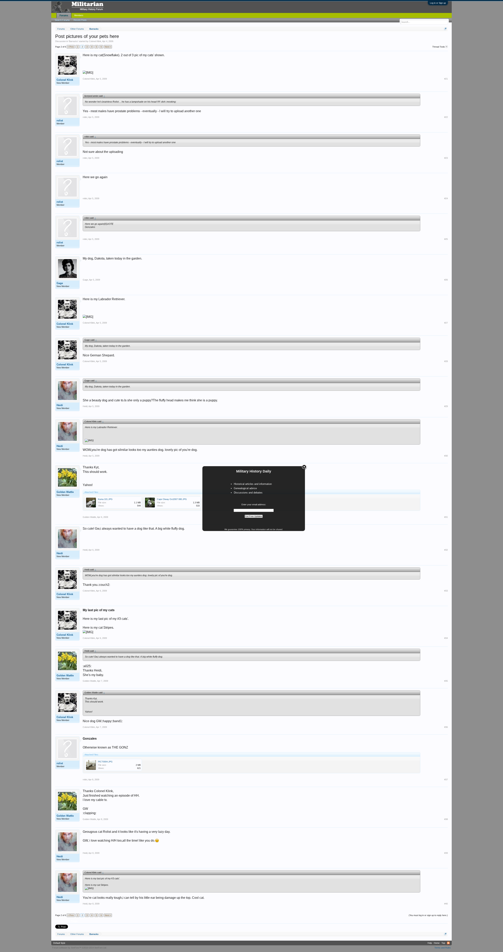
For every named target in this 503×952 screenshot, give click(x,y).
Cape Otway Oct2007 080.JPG (172, 499)
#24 (446, 198)
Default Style (59, 943)
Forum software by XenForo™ (79, 947)
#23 (446, 158)
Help (430, 943)
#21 (446, 79)
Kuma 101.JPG (105, 499)
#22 (446, 117)
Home (437, 943)
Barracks (73, 41)
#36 (446, 727)
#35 (446, 681)
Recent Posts (80, 20)
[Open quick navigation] (445, 29)
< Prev (71, 47)
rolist (60, 120)
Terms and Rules (442, 947)
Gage (60, 283)
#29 (446, 406)
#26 (446, 280)
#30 (446, 456)
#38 (446, 819)
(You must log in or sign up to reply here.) (428, 915)
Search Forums (62, 20)
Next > (108, 47)
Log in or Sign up (438, 3)
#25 (446, 239)
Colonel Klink (95, 41)
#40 (446, 903)
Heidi (60, 405)
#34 (446, 638)
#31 (446, 517)
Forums (64, 15)
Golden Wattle (65, 492)
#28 (446, 361)
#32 (446, 550)
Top (443, 943)
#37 (446, 779)
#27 (446, 323)
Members (78, 15)
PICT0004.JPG (105, 761)
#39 (446, 853)
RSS (448, 943)
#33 (446, 591)
